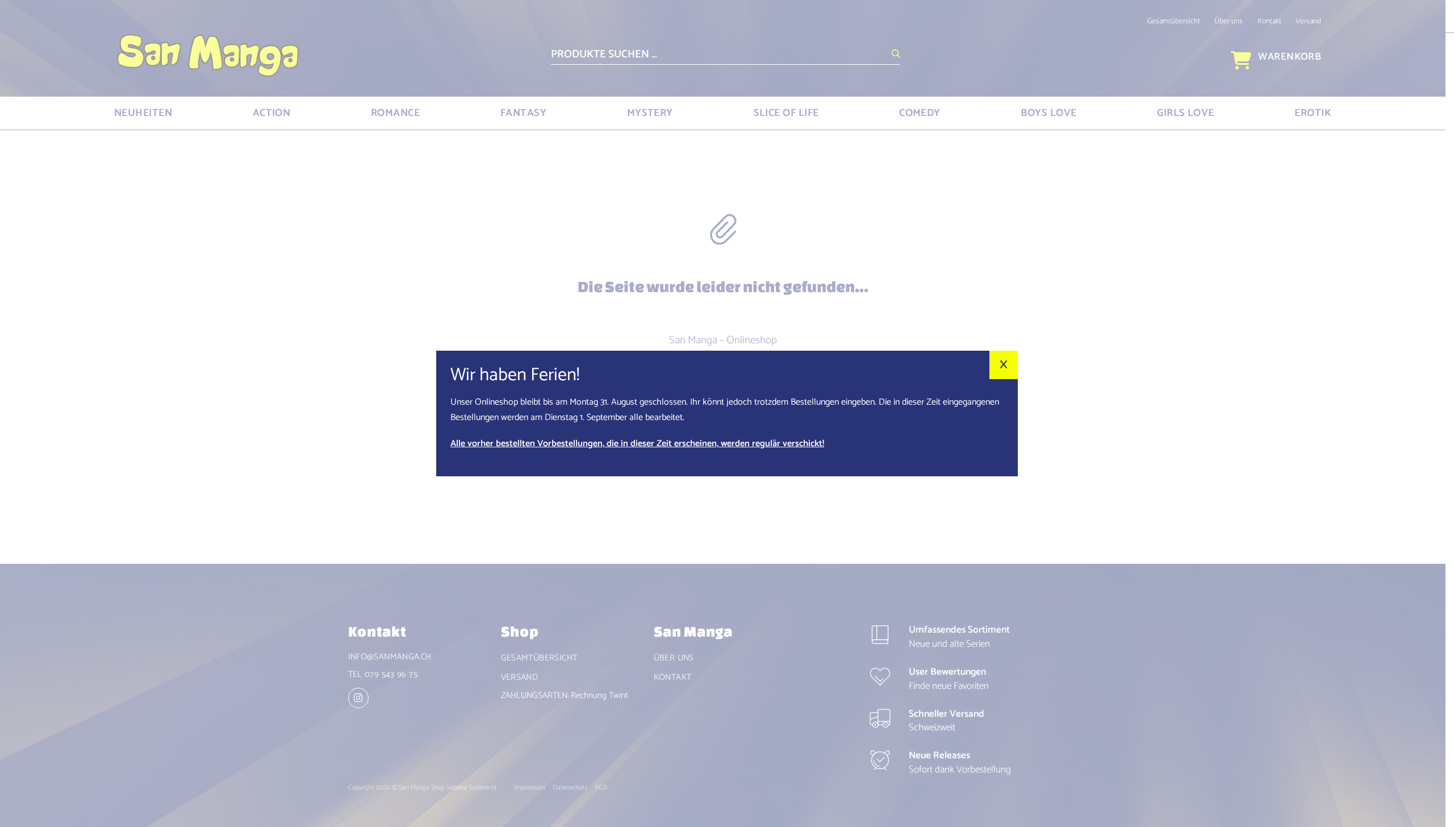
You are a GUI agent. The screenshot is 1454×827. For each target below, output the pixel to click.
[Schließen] (1003, 365)
